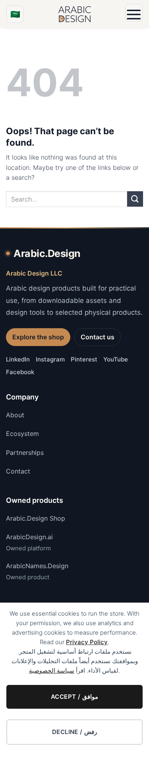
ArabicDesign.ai (29, 537)
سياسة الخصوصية (51, 670)
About (15, 415)
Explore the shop (38, 337)
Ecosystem (22, 433)
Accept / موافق (74, 696)
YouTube (115, 359)
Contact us (97, 337)
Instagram (50, 359)
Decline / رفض (74, 732)
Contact (18, 471)
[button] (134, 12)
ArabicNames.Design (37, 566)
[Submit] (135, 199)
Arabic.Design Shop (35, 518)
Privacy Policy (87, 642)
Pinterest (84, 359)
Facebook (20, 372)
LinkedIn (18, 359)
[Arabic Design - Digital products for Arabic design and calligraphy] (74, 14)
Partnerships (25, 452)
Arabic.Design (47, 253)
